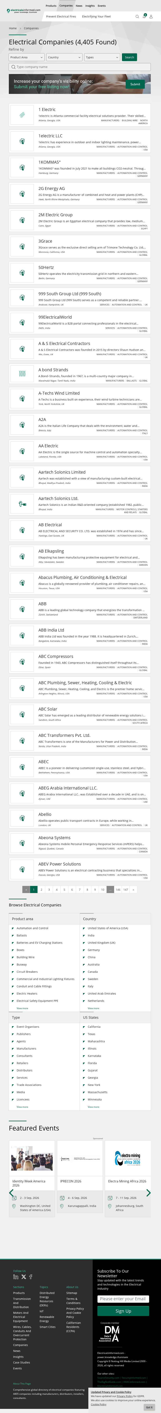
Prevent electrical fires (61, 16)
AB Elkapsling (51, 551)
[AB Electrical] (22, 530)
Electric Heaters (27, 993)
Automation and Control (32, 928)
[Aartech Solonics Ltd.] (22, 504)
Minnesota (95, 1099)
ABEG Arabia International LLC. (68, 788)
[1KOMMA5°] (22, 168)
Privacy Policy (125, 1396)
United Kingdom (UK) (101, 942)
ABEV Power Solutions (59, 864)
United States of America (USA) (108, 928)
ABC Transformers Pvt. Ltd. (64, 735)
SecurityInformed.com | (135, 1377)
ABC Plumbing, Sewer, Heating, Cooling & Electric (85, 682)
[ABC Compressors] (22, 662)
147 (125, 889)
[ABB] (22, 609)
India (91, 935)
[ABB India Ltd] (22, 635)
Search (129, 57)
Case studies (21, 1362)
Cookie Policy (98, 1404)
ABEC (43, 761)
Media (21, 1092)
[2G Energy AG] (22, 194)
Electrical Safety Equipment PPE (37, 1001)
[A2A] (22, 425)
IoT (42, 1311)
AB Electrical (50, 524)
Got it (149, 1407)
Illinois (92, 1048)
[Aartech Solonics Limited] (22, 477)
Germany (94, 950)
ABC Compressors (55, 656)
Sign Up (123, 1311)
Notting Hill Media (121, 1361)
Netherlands (96, 1001)
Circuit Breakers (27, 972)
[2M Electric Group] (22, 220)
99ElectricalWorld (55, 317)
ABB (42, 603)
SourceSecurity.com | (109, 1377)
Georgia (93, 1077)
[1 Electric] (22, 115)
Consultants (24, 1056)
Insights (18, 1357)
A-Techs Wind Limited (59, 393)
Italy (90, 986)
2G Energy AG (51, 188)
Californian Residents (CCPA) (73, 1327)
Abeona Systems (54, 837)
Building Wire (26, 957)
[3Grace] (22, 246)
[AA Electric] (22, 451)
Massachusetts (97, 1092)
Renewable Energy (47, 1319)
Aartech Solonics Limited (62, 472)
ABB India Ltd (51, 630)
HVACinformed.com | (135, 1382)
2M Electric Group (55, 214)
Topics (44, 1287)
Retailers (22, 1063)
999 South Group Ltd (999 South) (69, 293)
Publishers (24, 1034)
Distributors (24, 1070)
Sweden (93, 979)
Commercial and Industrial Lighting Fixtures (45, 979)
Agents (21, 1041)
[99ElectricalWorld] (22, 323)
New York (94, 1085)
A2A (42, 419)
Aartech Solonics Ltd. (58, 498)
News (16, 1351)
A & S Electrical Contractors (64, 343)
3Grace (45, 241)
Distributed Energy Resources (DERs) (47, 1299)
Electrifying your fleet (96, 16)
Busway (22, 964)
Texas (91, 1034)
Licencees (23, 1099)
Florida (92, 1063)
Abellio (44, 814)
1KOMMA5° (49, 162)
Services (22, 1077)
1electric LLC (50, 135)
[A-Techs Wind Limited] (22, 399)
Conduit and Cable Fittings (34, 986)
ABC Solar (47, 709)
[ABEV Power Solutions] (22, 869)
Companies (20, 1345)
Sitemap (71, 1293)
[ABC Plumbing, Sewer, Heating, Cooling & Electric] (22, 688)
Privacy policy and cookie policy (75, 1313)
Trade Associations (29, 1085)
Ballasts (22, 935)
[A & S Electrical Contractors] (22, 349)
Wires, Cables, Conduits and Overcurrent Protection (22, 1333)
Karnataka (94, 1056)
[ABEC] (22, 767)
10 (102, 889)
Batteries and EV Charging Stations (39, 942)
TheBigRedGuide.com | (110, 1382)
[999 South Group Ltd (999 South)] (22, 298)
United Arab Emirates (102, 993)
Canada (93, 972)
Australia (94, 964)
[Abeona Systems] (22, 843)
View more (22, 1008)
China (91, 957)
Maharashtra (96, 1041)
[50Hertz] (22, 273)
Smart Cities (48, 1327)
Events (17, 1368)
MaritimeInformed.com (110, 1386)
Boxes (20, 950)
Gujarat (93, 1070)
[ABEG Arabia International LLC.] (22, 793)
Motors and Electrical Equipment (20, 1317)
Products (19, 1293)
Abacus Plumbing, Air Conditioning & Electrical (82, 577)
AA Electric (48, 445)
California (94, 1027)
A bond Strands (53, 369)
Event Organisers (28, 1027)
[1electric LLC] (22, 141)
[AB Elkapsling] (22, 556)
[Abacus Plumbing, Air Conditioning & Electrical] (22, 583)
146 (118, 889)
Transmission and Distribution (22, 1303)
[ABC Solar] (22, 714)
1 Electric (47, 109)
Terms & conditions (73, 1301)
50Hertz (46, 267)
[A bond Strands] (22, 374)
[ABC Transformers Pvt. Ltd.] (22, 741)
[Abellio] (22, 818)
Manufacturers (26, 1048)
